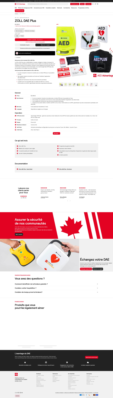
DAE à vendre (19, 234)
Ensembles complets (40, 375)
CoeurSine (54, 379)
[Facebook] (18, 392)
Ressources (89, 380)
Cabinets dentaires (71, 388)
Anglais (17, 35)
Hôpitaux (69, 386)
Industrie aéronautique (72, 385)
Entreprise (70, 376)
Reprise (82, 4)
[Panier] (97, 4)
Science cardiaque (56, 380)
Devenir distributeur (40, 386)
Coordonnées (95, 392)
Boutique (38, 373)
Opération (19, 28)
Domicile (16, 13)
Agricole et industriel (72, 377)
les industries (38, 384)
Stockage (38, 381)
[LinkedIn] (20, 392)
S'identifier (17, 395)
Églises (69, 384)
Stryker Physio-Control (57, 375)
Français (22, 35)
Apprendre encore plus (91, 357)
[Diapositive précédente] (58, 52)
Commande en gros (74, 4)
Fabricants (38, 382)
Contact (88, 377)
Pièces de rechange (40, 379)
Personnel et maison (72, 382)
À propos (88, 375)
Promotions (88, 4)
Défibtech (54, 381)
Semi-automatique (19, 30)
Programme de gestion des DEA (92, 376)
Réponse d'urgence (71, 381)
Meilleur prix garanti (40, 385)
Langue (17, 33)
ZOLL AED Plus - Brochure (65, 169)
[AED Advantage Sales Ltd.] (20, 4)
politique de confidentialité (69, 392)
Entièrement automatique (29, 30)
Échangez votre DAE (90, 381)
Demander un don (90, 384)
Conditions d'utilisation (59, 392)
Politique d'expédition (89, 392)
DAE (37, 376)
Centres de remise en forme (73, 380)
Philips (54, 376)
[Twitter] (17, 392)
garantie (88, 382)
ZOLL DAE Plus (22, 13)
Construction (70, 379)
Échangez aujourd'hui (86, 269)
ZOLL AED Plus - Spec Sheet (25, 169)
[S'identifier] (95, 4)
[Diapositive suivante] (110, 52)
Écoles (69, 387)
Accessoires (38, 377)
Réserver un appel (45, 45)
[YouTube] (22, 392)
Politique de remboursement (79, 392)
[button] (35, 39)
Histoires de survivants (91, 379)
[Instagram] (15, 392)
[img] (23, 196)
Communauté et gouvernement (74, 375)
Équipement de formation (41, 380)
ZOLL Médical (55, 377)
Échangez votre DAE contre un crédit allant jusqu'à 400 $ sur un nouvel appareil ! (35, 48)
